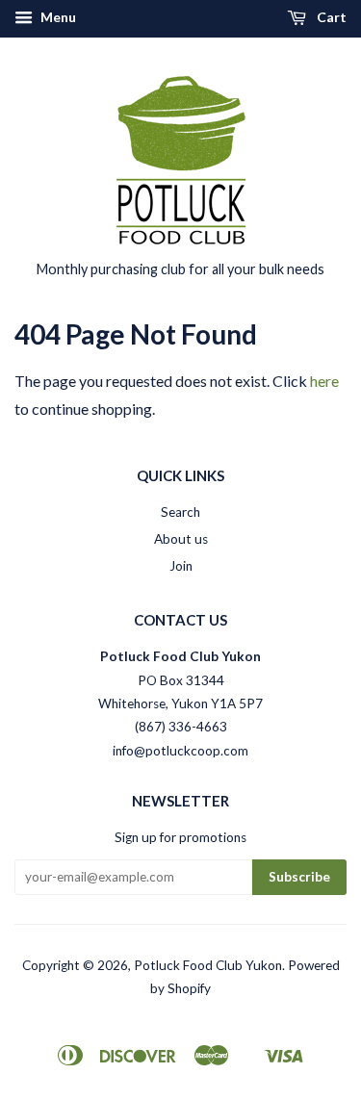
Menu (57, 17)
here (324, 380)
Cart (330, 17)
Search (180, 512)
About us (181, 539)
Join (181, 566)
